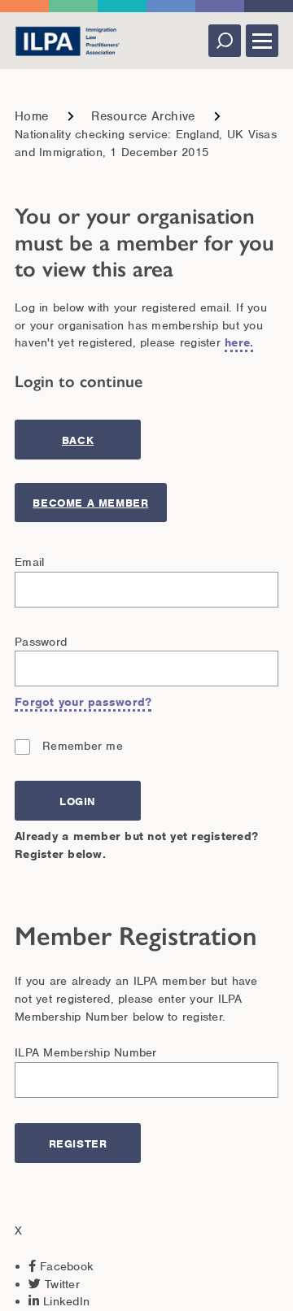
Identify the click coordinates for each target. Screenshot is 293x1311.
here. (239, 342)
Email (29, 562)
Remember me (82, 745)
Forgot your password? (83, 702)
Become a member (90, 503)
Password (41, 641)
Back (78, 440)
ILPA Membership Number (86, 1052)
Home (31, 116)
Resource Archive (143, 116)
